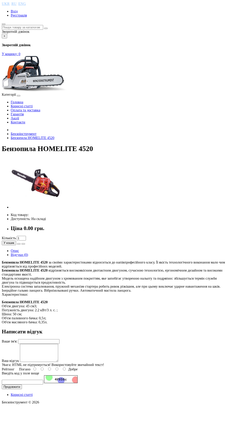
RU (14, 4)
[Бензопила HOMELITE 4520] (36, 207)
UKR (6, 4)
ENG (22, 4)
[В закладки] (19, 244)
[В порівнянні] (23, 244)
